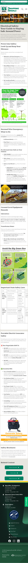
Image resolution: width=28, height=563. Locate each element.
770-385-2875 (12, 456)
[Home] (11, 9)
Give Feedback (26, 502)
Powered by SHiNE (5, 556)
